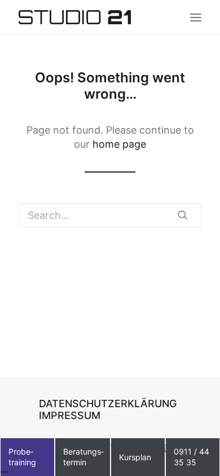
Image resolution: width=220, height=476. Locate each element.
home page (119, 144)
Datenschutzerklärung (108, 403)
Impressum (69, 415)
